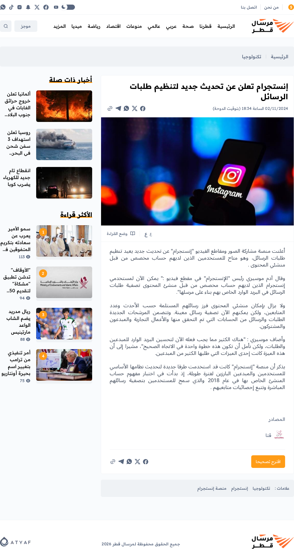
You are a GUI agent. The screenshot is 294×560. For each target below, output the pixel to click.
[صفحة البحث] (5, 26)
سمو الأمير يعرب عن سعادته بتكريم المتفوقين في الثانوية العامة (15, 242)
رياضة (94, 26)
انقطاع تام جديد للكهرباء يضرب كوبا (16, 177)
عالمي (154, 26)
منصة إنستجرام (212, 488)
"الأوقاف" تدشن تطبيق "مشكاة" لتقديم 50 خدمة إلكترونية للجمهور (16, 290)
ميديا (76, 26)
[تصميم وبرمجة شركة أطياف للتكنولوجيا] (15, 542)
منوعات (134, 26)
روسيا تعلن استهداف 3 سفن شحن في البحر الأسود (18, 146)
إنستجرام (239, 488)
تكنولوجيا (251, 56)
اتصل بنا (249, 7)
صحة (188, 26)
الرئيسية (226, 26)
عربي (171, 26)
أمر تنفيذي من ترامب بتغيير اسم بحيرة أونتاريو (15, 363)
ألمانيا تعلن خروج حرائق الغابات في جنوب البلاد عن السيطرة (17, 107)
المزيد (59, 26)
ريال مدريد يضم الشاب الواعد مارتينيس (18, 321)
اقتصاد (113, 26)
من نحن (271, 7)
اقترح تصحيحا (268, 461)
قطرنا (206, 26)
